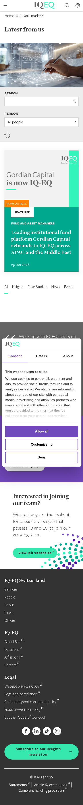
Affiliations (12, 657)
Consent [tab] (15, 356)
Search (11, 93)
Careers (10, 665)
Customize (39, 444)
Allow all (41, 431)
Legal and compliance (20, 694)
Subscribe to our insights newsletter (38, 752)
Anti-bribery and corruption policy (30, 702)
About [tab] (68, 356)
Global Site (12, 642)
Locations (11, 649)
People (9, 597)
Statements (18, 784)
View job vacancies (35, 552)
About (9, 605)
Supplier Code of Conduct (24, 717)
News (55, 286)
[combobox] (41, 122)
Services (10, 589)
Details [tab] (41, 356)
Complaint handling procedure (42, 790)
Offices (9, 620)
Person (11, 113)
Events (69, 286)
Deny (42, 457)
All (6, 286)
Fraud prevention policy (22, 710)
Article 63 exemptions (50, 784)
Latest (9, 613)
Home (9, 15)
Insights (17, 286)
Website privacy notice (21, 686)
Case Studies (37, 286)
